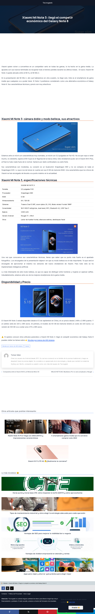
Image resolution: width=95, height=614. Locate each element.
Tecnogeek (47, 3)
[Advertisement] (47, 50)
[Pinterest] (47, 612)
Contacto (4, 594)
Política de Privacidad (15, 594)
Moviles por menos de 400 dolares (13, 346)
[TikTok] (12, 588)
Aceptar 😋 (76, 607)
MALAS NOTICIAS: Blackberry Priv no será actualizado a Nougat (71, 372)
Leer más (72, 602)
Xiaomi (27, 346)
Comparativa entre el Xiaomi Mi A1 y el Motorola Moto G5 (21, 372)
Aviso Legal (26, 594)
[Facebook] (9, 612)
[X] (28, 612)
